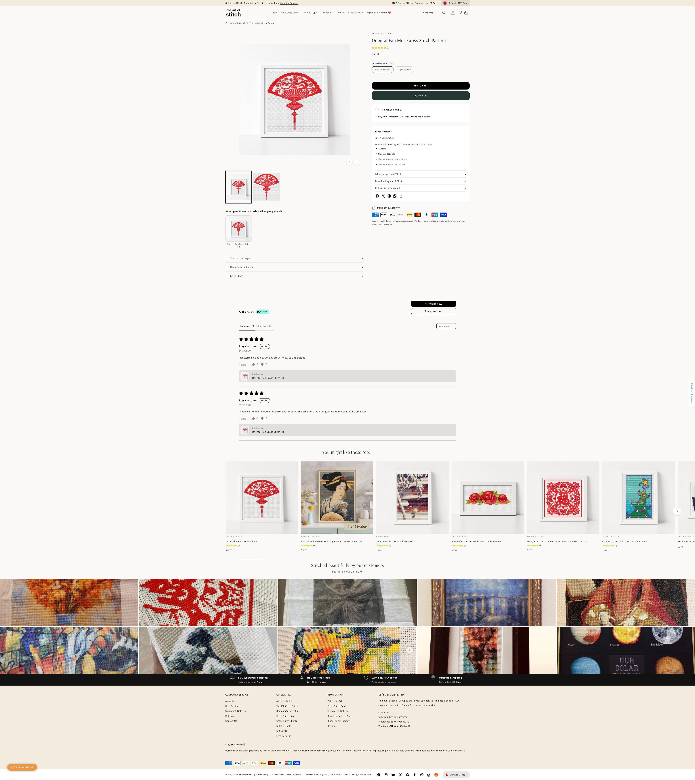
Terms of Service (294, 774)
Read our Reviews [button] (692, 393)
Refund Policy (262, 774)
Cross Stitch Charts (286, 720)
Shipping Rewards (289, 3)
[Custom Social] (436, 774)
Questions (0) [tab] (264, 326)
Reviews (331, 726)
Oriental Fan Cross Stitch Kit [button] (268, 378)
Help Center (231, 706)
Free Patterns (283, 735)
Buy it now (420, 95)
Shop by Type (310, 12)
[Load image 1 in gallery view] (238, 187)
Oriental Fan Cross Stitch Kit (241, 541)
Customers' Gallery (337, 711)
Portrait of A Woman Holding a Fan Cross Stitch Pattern (332, 541)
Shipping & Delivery (235, 711)
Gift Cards (281, 730)
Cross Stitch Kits (285, 716)
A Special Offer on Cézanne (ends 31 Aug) (416, 3)
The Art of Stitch (381, 33)
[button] (311, 13)
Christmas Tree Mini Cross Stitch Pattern (624, 541)
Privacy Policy (277, 774)
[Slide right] (357, 162)
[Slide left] (349, 162)
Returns (322, 682)
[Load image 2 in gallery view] (266, 187)
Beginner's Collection (287, 711)
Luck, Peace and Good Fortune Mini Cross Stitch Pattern (558, 541)
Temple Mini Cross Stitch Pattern (394, 541)
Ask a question (434, 311)
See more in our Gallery (345, 571)
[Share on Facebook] (377, 196)
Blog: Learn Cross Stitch (340, 716)
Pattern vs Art (334, 701)
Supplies (327, 12)
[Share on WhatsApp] (395, 196)
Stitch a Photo (283, 726)
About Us (230, 701)
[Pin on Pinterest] (389, 196)
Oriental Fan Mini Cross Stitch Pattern (256, 22)
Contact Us (231, 720)
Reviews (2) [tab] (247, 326)
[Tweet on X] (383, 196)
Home (231, 22)
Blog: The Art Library (338, 720)
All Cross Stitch (284, 701)
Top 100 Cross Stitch (287, 706)
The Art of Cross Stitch (242, 774)
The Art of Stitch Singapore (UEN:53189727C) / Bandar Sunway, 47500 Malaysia (337, 774)
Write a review (433, 304)
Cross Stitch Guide (337, 706)
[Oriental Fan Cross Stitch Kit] (238, 228)
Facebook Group (396, 700)
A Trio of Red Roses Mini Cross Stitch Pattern (476, 541)
